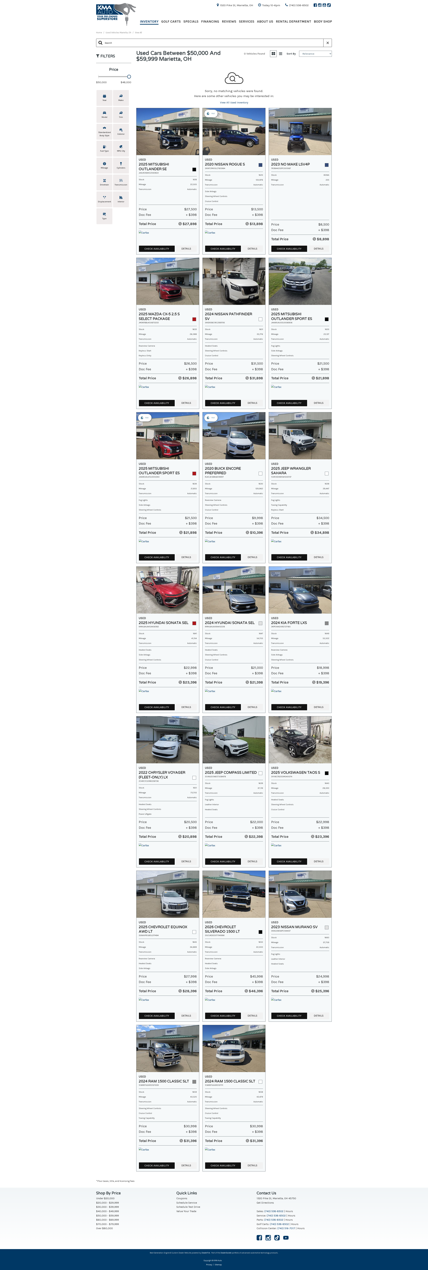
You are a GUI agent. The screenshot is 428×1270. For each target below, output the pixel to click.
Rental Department (293, 21)
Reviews (229, 21)
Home (99, 32)
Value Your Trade (186, 1211)
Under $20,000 (105, 1198)
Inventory (149, 21)
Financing (210, 21)
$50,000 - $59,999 (107, 1215)
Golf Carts (171, 21)
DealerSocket (226, 1253)
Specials (190, 21)
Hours (289, 1211)
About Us (265, 21)
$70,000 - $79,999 (107, 1224)
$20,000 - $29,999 (107, 1202)
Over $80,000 (104, 1228)
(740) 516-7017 (286, 1228)
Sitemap (218, 1265)
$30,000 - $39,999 (107, 1206)
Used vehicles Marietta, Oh (119, 32)
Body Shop (323, 21)
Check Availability (156, 248)
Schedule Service (186, 1202)
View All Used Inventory (234, 102)
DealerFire (206, 1253)
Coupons (181, 1198)
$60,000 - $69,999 (107, 1219)
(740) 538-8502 (273, 1211)
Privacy (209, 1265)
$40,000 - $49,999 (107, 1211)
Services (246, 21)
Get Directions (265, 1202)
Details (186, 248)
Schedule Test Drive (188, 1206)
